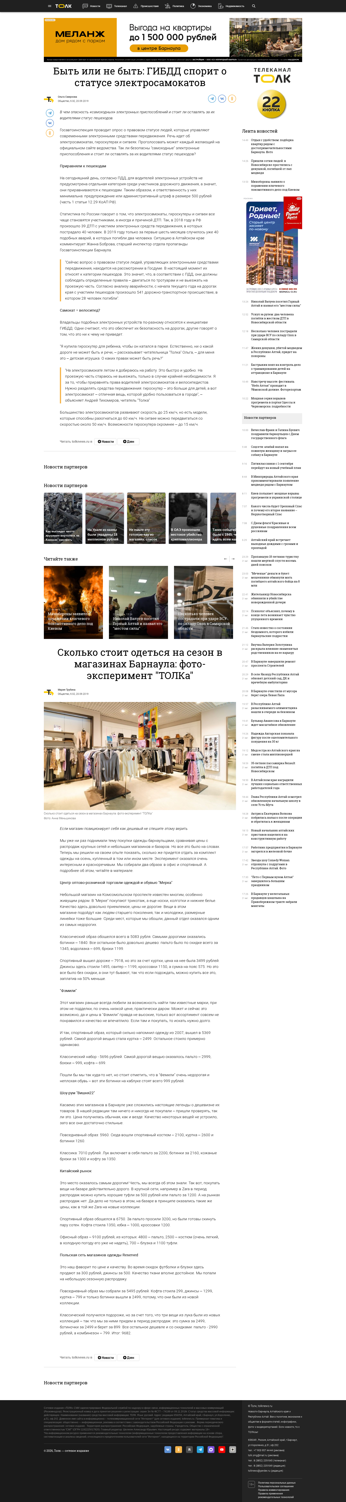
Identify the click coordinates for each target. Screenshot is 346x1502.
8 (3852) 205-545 (263, 1460)
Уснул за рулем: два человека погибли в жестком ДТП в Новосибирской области (272, 318)
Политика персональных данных (277, 1482)
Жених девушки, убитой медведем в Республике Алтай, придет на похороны (276, 352)
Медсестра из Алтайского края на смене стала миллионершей (275, 752)
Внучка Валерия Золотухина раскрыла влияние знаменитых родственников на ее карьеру (274, 649)
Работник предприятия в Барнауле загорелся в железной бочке (276, 849)
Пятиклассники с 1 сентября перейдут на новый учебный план (276, 465)
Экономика (205, 6)
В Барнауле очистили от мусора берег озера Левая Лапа (274, 693)
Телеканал (120, 6)
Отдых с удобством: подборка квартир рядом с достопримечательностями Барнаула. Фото (272, 146)
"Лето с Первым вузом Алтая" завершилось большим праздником (272, 881)
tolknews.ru (265, 1406)
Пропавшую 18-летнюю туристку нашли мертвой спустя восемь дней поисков (275, 561)
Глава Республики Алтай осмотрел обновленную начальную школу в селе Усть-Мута (276, 801)
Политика (178, 6)
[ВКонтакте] (221, 98)
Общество (63, 101)
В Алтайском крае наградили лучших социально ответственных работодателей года (276, 784)
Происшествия (150, 6)
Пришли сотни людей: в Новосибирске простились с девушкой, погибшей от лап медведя (271, 167)
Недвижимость (235, 6)
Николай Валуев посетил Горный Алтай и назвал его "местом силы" (137, 623)
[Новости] (105, 441)
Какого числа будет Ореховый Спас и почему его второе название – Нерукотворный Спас (276, 510)
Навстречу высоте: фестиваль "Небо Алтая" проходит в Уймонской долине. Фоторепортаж (276, 385)
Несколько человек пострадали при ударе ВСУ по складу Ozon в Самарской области (204, 621)
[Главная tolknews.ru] (63, 6)
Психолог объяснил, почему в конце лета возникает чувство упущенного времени (273, 615)
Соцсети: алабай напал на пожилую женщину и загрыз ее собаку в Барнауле (274, 451)
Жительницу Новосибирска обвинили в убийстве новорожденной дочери (271, 598)
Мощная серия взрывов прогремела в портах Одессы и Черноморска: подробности (273, 402)
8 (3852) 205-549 (263, 1465)
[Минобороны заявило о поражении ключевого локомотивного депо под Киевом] (73, 602)
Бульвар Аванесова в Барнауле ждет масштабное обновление (273, 723)
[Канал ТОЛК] (128, 441)
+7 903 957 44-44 (263, 1450)
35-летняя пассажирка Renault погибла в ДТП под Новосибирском (273, 767)
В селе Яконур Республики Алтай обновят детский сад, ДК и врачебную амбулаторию (275, 678)
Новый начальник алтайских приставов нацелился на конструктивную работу (272, 834)
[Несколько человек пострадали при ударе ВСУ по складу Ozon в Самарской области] (203, 602)
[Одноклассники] (231, 98)
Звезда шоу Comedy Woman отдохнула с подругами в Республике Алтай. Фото (270, 864)
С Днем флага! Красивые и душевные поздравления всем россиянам (273, 527)
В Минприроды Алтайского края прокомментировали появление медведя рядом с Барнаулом (275, 480)
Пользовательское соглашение (276, 1486)
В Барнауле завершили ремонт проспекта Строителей (273, 663)
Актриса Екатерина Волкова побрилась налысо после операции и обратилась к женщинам (276, 817)
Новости (95, 6)
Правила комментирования (273, 1490)
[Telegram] (211, 98)
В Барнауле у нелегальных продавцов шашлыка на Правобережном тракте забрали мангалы (274, 900)
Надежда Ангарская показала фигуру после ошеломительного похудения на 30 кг (274, 737)
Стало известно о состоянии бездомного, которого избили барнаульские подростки (272, 632)
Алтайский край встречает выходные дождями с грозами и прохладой (274, 544)
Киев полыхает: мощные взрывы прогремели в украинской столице (276, 495)
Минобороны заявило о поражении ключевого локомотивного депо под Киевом (70, 621)
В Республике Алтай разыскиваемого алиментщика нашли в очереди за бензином (274, 708)
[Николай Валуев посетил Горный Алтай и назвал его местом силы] (138, 602)
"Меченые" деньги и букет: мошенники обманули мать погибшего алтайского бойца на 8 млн (275, 579)
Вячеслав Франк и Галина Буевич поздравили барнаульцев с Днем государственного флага (275, 434)
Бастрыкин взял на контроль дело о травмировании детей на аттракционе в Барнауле (276, 369)
